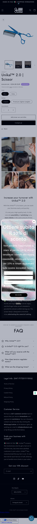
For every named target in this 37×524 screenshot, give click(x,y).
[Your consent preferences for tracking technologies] (35, 393)
